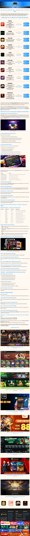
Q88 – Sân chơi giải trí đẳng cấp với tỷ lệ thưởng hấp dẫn (15, 368)
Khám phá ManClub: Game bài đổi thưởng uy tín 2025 (15, 475)
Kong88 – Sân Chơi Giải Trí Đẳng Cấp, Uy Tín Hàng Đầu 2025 (15, 389)
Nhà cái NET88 (10, 513)
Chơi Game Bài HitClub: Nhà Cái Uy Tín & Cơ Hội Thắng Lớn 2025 (15, 496)
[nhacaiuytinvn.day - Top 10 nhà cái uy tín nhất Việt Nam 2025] (15, 4)
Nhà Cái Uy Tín (3, 517)
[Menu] (1, 4)
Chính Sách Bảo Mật (26, 514)
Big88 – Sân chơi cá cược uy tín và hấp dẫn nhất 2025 (15, 432)
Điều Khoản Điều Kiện (26, 513)
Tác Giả (24, 518)
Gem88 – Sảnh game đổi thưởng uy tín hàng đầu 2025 (15, 453)
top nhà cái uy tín (22, 108)
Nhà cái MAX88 (10, 518)
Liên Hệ (24, 517)
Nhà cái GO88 (10, 517)
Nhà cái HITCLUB (10, 514)
